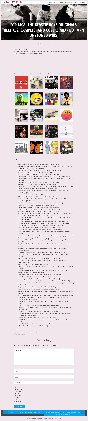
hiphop (27, 332)
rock (35, 332)
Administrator (50, 43)
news (55, 2)
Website (17, 383)
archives (82, 2)
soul (38, 332)
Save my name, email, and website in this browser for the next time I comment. (19, 394)
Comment (18, 351)
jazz (33, 332)
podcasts (61, 2)
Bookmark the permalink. (19, 334)
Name (17, 371)
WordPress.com (57, 418)
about (51, 2)
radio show (68, 2)
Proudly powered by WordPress (34, 418)
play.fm (66, 73)
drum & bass (20, 332)
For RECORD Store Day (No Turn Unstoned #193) (25, 412)
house (30, 332)
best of (76, 2)
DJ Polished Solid (12, 2)
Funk (24, 332)
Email (17, 377)
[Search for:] (33, 2)
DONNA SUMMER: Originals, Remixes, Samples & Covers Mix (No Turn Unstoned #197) (63, 413)
